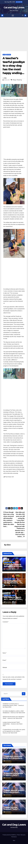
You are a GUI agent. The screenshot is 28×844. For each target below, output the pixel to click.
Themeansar (14, 836)
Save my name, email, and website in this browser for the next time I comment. (13, 678)
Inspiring (8, 54)
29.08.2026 (8, 760)
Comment (6, 622)
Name (5, 653)
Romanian (6, 754)
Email (4, 660)
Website (5, 667)
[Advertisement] (14, 36)
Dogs (4, 54)
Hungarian (6, 771)
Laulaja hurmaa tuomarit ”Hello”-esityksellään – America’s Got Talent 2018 (12, 724)
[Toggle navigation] (13, 15)
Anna (14, 569)
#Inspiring (19, 79)
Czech (5, 788)
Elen (5, 78)
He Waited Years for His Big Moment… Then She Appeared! (14, 583)
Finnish (5, 805)
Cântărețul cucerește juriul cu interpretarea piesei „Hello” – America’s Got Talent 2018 (13, 705)
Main (14, 840)
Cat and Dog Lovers (14, 7)
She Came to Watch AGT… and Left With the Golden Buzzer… (12, 599)
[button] (22, 15)
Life (10, 562)
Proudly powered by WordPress (10, 834)
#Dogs (14, 79)
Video (13, 562)
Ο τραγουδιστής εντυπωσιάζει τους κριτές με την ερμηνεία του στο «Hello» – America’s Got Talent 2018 (14, 731)
